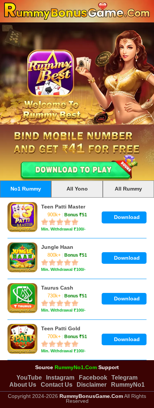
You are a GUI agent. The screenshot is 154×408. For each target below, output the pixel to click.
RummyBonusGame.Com (91, 396)
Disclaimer (92, 385)
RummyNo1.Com (76, 367)
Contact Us (57, 385)
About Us (22, 385)
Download (126, 217)
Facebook (93, 377)
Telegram (124, 377)
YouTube (29, 377)
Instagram (60, 377)
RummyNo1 (128, 385)
